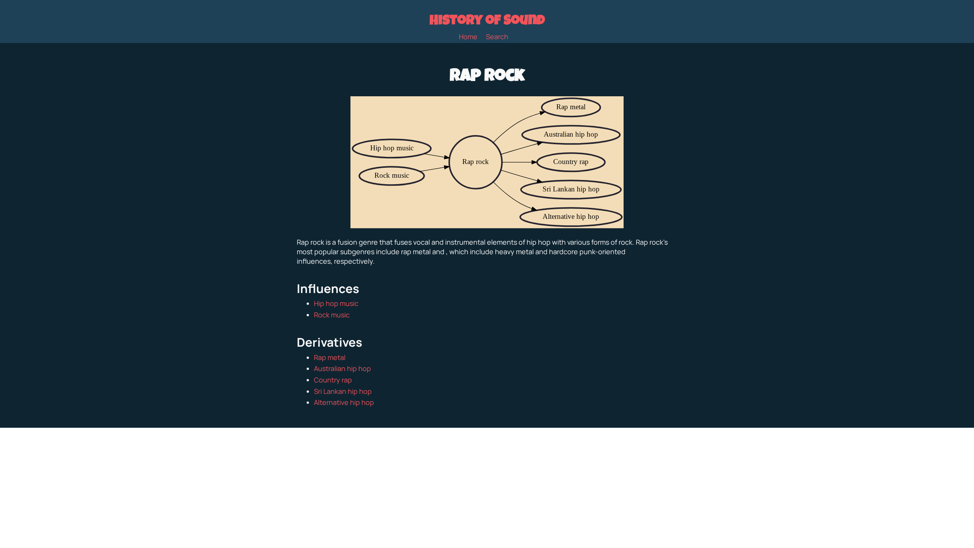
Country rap (333, 379)
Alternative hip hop (344, 402)
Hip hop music (336, 303)
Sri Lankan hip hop (343, 391)
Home (468, 36)
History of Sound (487, 22)
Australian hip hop (342, 368)
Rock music (332, 314)
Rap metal (329, 357)
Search (497, 36)
